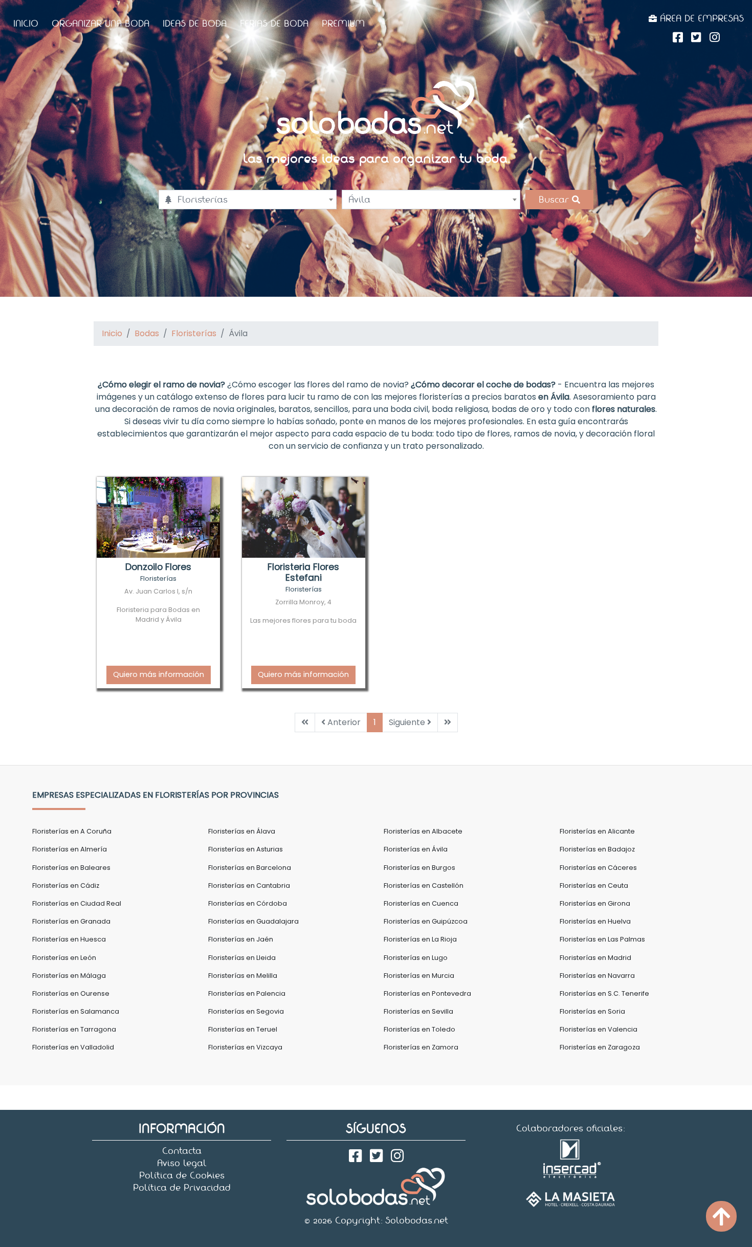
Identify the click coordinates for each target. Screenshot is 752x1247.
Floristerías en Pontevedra (427, 993)
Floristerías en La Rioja (420, 939)
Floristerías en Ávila (416, 849)
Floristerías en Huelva (595, 921)
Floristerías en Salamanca (75, 1011)
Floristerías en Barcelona (249, 867)
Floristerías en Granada (71, 921)
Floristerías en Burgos (419, 867)
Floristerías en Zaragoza (600, 1047)
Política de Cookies (182, 1175)
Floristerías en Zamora (421, 1047)
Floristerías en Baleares (71, 867)
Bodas (147, 333)
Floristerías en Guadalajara (253, 921)
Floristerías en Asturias (245, 849)
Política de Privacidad (182, 1187)
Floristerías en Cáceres (598, 867)
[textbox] (247, 199)
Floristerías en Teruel (242, 1029)
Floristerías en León (64, 957)
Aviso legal (182, 1163)
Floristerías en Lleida (242, 957)
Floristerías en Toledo (419, 1029)
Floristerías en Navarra (597, 975)
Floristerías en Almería (69, 849)
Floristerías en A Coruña (72, 831)
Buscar (555, 199)
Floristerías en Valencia (598, 1029)
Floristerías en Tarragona (74, 1029)
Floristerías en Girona (595, 903)
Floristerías (193, 333)
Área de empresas (700, 18)
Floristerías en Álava (241, 831)
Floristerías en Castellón (423, 885)
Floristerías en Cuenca (421, 903)
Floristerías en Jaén (240, 939)
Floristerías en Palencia (246, 993)
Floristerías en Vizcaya (245, 1047)
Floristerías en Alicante (597, 831)
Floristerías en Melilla (242, 975)
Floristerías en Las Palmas (602, 939)
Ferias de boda (274, 23)
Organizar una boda (100, 23)
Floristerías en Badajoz (597, 849)
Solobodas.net (416, 1220)
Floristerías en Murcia (419, 975)
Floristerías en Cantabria (249, 885)
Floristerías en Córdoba (247, 903)
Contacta (182, 1150)
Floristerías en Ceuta (594, 885)
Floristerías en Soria (592, 1011)
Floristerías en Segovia (246, 1011)
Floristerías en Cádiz (65, 885)
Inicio (25, 23)
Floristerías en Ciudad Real (76, 903)
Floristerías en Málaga (69, 975)
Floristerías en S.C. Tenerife (604, 993)
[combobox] (248, 199)
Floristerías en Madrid (595, 957)
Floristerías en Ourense (70, 993)
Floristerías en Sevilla (418, 1011)
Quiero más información (158, 674)
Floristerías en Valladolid (73, 1047)
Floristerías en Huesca (69, 939)
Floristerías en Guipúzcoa (426, 921)
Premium (343, 23)
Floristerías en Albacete (423, 831)
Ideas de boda (195, 23)
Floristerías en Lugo (416, 957)
